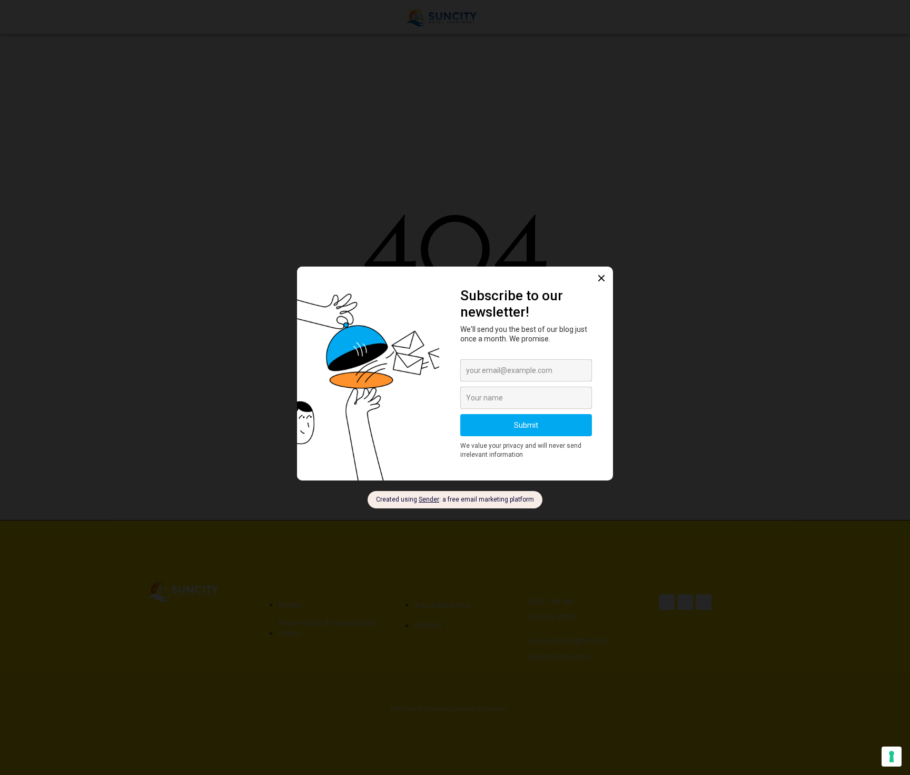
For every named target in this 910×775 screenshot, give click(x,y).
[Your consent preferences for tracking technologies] (892, 757)
